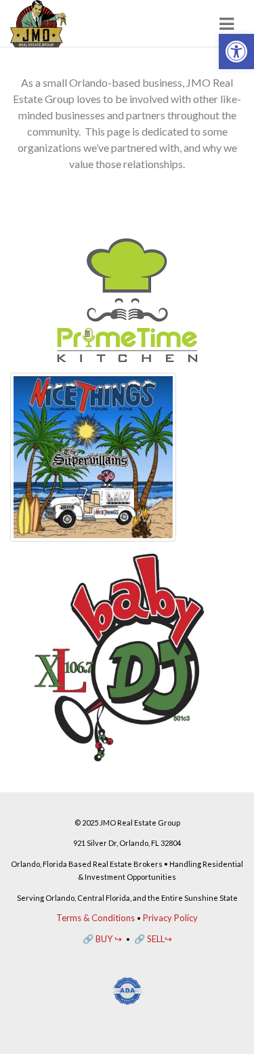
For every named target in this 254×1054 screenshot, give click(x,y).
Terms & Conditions (95, 917)
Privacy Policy (170, 917)
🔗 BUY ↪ (102, 938)
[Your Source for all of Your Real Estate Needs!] (38, 23)
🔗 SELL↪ (153, 938)
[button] (236, 51)
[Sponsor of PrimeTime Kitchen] (127, 298)
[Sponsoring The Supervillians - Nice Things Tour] (93, 455)
